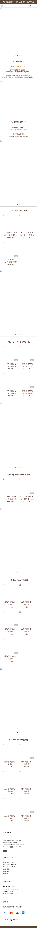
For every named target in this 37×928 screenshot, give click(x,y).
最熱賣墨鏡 (6, 869)
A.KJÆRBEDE (12, 887)
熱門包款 (5, 873)
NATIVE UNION (7, 889)
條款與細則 (19, 907)
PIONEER (5, 891)
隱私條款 (11, 907)
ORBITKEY (16, 889)
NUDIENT (12, 891)
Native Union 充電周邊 (9, 864)
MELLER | (5, 887)
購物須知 (5, 907)
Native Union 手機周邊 (9, 862)
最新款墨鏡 (6, 871)
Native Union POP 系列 (9, 867)
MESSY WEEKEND (8, 893)
